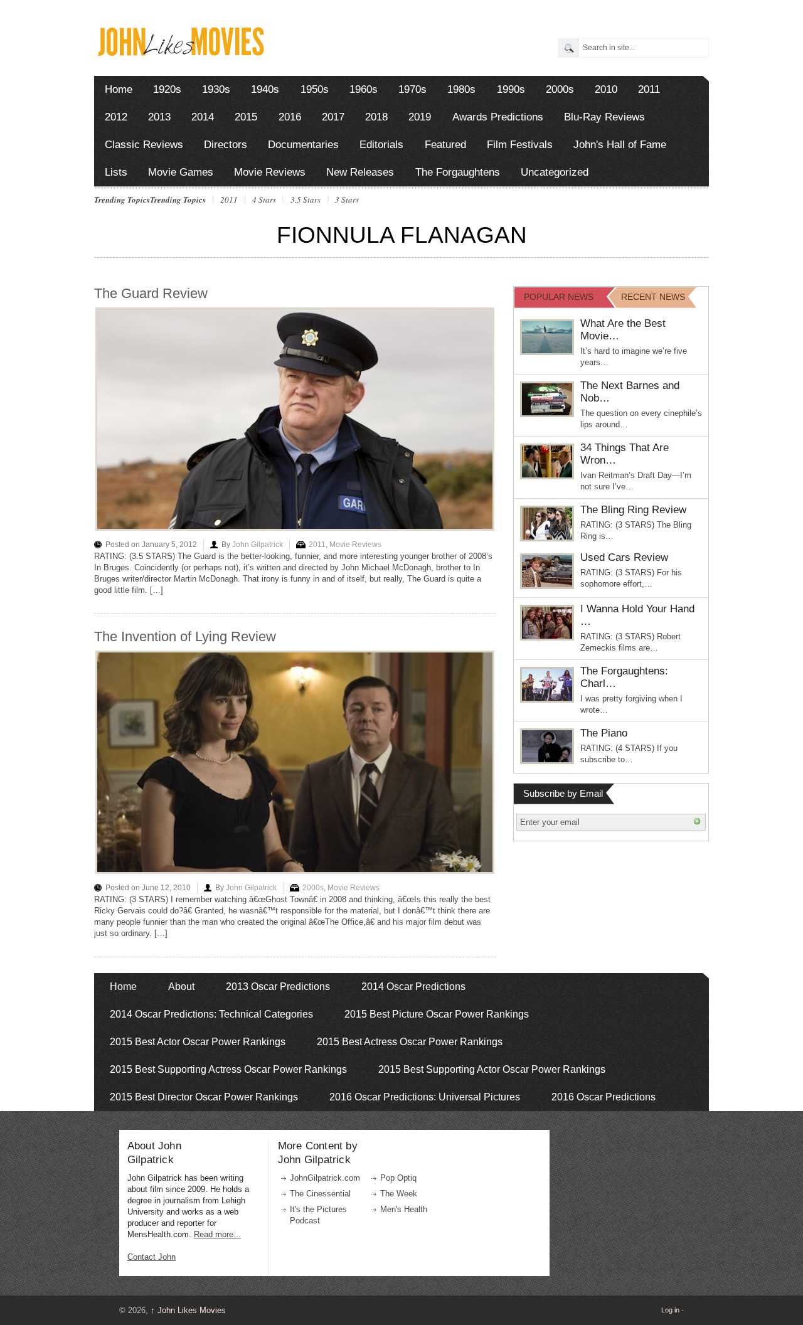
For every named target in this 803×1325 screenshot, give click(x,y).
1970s (412, 89)
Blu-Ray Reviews (604, 117)
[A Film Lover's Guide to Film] (180, 52)
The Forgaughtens (457, 172)
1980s (461, 89)
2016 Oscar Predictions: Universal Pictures (424, 1097)
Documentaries (303, 145)
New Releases (360, 172)
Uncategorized (554, 172)
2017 (333, 117)
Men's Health (403, 1209)
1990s (511, 89)
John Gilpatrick (257, 544)
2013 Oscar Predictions (278, 986)
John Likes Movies (188, 1310)
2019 (419, 117)
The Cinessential (320, 1193)
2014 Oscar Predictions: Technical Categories (211, 1014)
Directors (225, 145)
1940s (265, 89)
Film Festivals (520, 145)
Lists (116, 172)
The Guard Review (151, 293)
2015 (246, 117)
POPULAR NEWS (558, 297)
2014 (202, 117)
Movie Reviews (270, 172)
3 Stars (347, 200)
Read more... (217, 1234)
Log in (670, 1310)
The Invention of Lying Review (185, 636)
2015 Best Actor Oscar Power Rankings (197, 1041)
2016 (290, 117)
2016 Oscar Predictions (603, 1097)
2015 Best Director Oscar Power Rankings (204, 1097)
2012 (116, 117)
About (181, 986)
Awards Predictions (497, 117)
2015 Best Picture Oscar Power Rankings (436, 1014)
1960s (363, 89)
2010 (606, 89)
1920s (167, 89)
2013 (159, 117)
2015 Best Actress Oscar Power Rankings (410, 1041)
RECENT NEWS (653, 297)
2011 (649, 89)
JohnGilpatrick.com (325, 1178)
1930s (216, 89)
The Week (398, 1193)
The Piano (603, 733)
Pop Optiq (398, 1178)
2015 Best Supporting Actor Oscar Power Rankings (491, 1069)
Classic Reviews (144, 145)
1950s (314, 89)
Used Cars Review (624, 557)
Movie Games (180, 172)
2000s (560, 89)
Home (118, 89)
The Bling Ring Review (633, 510)
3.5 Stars (305, 200)
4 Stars (264, 200)
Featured (445, 145)
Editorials (381, 145)
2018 (376, 117)
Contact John (151, 1257)
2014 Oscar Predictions (413, 986)
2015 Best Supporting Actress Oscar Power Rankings (228, 1069)
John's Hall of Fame (619, 145)
